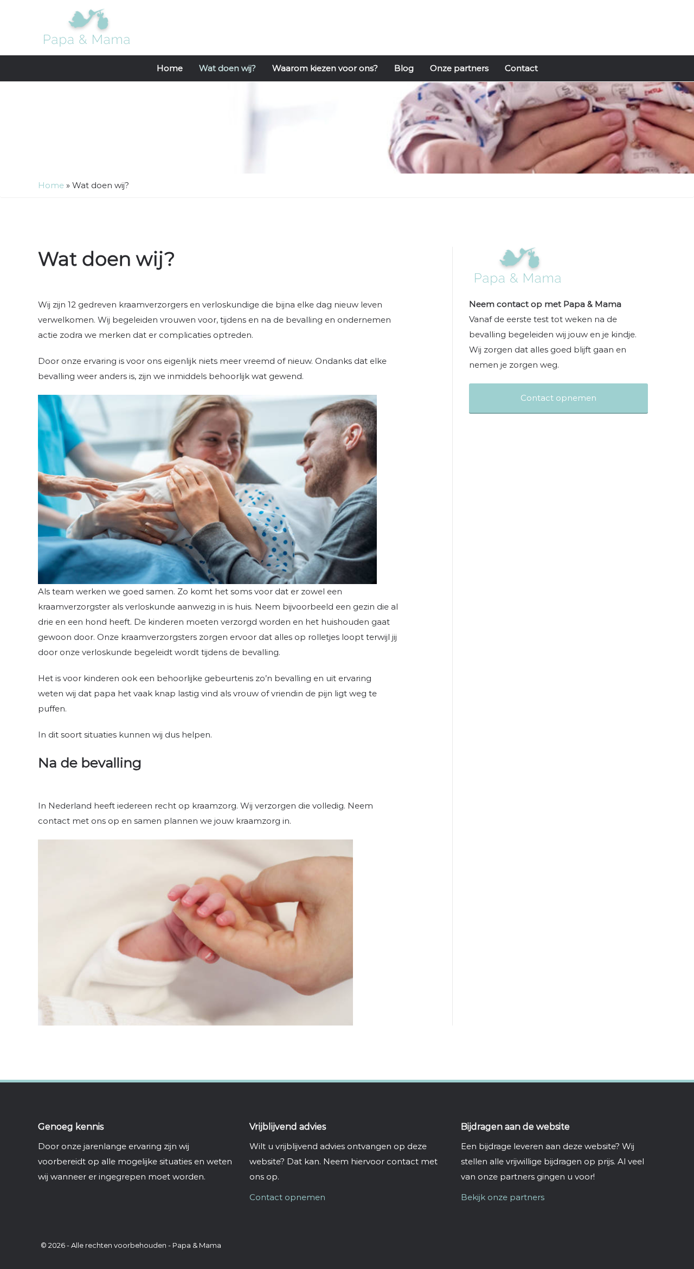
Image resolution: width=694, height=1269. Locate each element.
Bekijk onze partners (502, 1197)
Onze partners (459, 68)
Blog (404, 68)
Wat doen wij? (227, 68)
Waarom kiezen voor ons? (325, 68)
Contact (521, 68)
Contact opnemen (287, 1197)
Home (170, 68)
